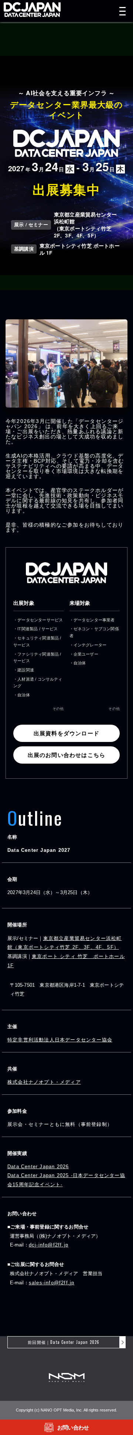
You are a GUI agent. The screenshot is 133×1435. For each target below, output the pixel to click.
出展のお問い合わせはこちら (67, 755)
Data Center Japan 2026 (38, 1166)
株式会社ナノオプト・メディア (44, 1082)
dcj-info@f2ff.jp (48, 1245)
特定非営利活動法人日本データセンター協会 (59, 1040)
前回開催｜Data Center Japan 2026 (63, 1342)
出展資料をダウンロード (66, 733)
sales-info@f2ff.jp (52, 1282)
